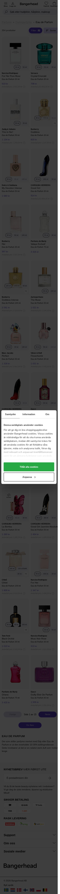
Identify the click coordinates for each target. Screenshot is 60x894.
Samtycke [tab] (10, 414)
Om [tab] (47, 414)
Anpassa (27, 477)
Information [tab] (28, 414)
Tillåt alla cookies (29, 467)
